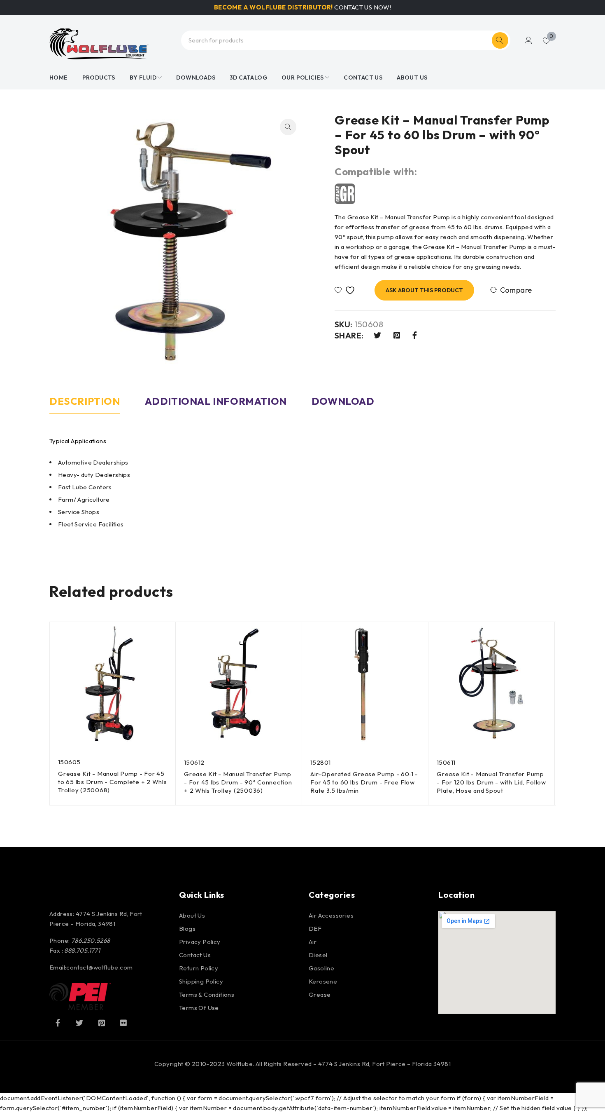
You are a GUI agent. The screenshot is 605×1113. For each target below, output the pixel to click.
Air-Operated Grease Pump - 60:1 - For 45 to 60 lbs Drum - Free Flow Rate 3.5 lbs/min (364, 782)
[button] (288, 127)
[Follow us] (79, 1022)
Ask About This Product (424, 290)
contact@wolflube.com (99, 967)
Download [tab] (343, 401)
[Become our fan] (57, 1022)
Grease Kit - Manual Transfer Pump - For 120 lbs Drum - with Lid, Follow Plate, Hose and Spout (491, 782)
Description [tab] (84, 401)
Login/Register (528, 40)
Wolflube (239, 1064)
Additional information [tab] (216, 401)
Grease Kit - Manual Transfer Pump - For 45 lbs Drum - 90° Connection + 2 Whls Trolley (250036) (238, 782)
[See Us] (101, 1022)
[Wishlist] (347, 290)
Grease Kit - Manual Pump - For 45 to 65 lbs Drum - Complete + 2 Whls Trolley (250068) (112, 782)
